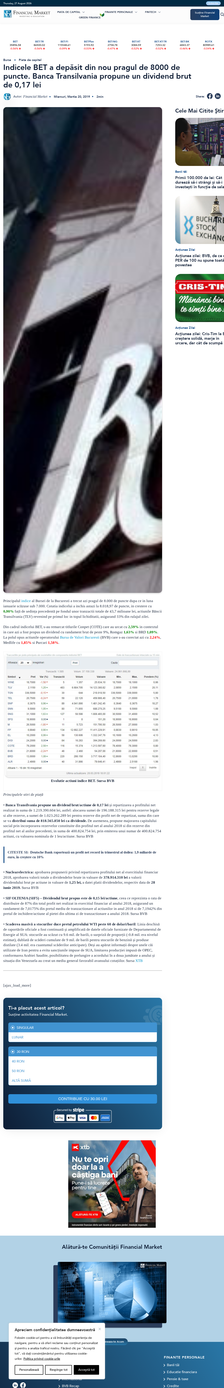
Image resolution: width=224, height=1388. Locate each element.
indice (26, 601)
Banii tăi (181, 172)
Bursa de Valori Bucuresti (80, 637)
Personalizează (29, 1370)
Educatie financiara (182, 1372)
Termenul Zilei (67, 17)
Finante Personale (119, 12)
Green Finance (90, 17)
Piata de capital (68, 12)
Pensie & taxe (177, 1379)
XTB (139, 961)
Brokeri (98, 12)
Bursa (7, 60)
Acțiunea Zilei (185, 250)
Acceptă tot (86, 1370)
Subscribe (213, 3)
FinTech (150, 12)
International (72, 1379)
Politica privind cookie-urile (41, 1359)
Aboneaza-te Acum (112, 1341)
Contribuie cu (82, 1099)
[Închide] (100, 1329)
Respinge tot (59, 1370)
